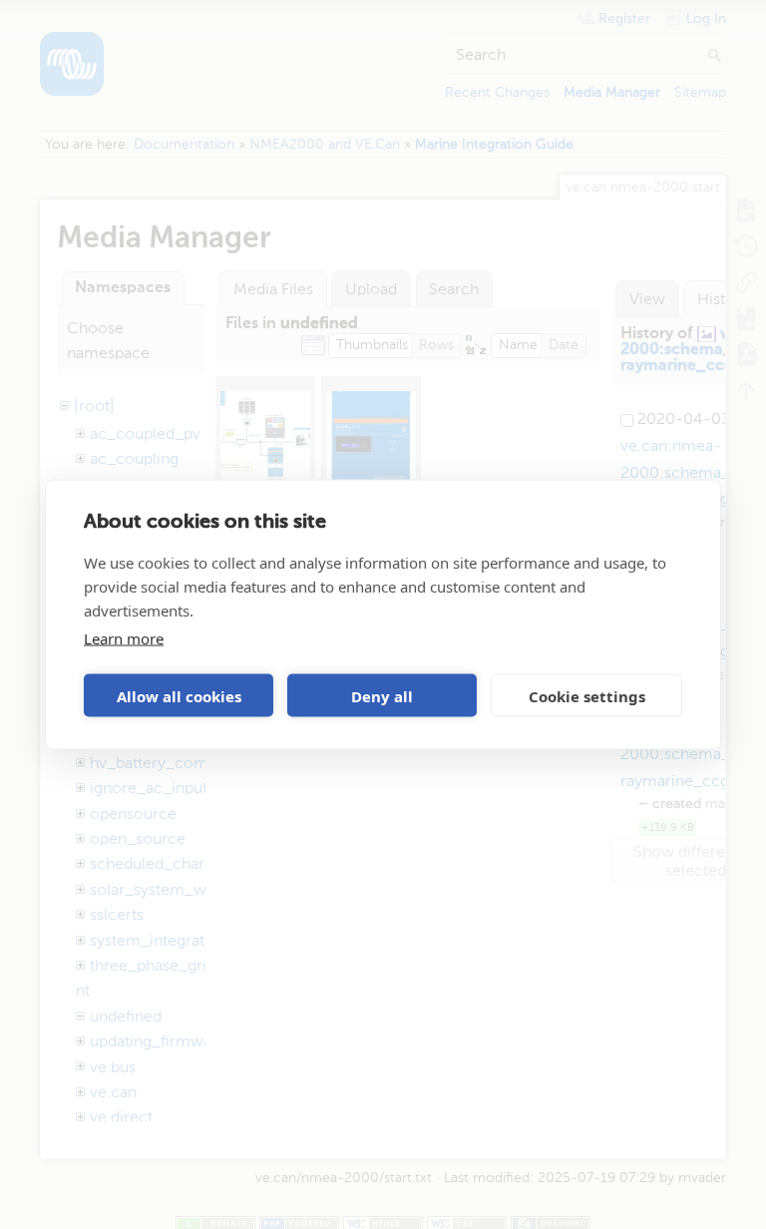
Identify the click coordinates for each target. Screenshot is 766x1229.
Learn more (124, 638)
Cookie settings (587, 695)
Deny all (382, 695)
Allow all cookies (179, 695)
